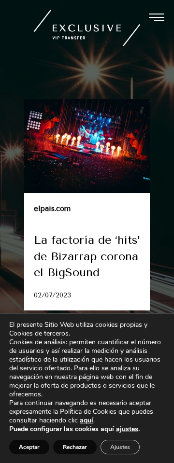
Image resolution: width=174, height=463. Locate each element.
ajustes (127, 429)
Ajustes (120, 447)
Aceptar (29, 447)
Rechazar (75, 447)
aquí (86, 420)
